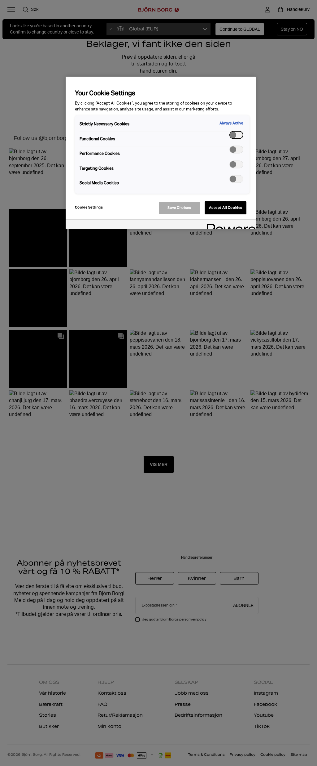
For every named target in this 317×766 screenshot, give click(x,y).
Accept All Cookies (225, 207)
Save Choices (179, 207)
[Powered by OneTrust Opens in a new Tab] (229, 225)
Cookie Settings (89, 207)
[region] (161, 153)
